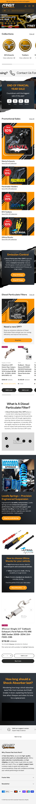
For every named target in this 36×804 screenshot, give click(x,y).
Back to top (18, 736)
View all (31, 34)
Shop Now (18, 340)
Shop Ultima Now (17, 587)
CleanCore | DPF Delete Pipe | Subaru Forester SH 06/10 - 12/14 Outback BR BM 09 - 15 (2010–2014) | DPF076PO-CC (9, 370)
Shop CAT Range (18, 275)
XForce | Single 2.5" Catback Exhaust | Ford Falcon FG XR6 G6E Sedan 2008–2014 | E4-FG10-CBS (16, 632)
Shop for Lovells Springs (11, 518)
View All (31, 119)
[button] (29, 6)
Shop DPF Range (18, 280)
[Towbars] (25, 45)
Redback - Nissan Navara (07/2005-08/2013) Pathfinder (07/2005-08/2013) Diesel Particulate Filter (25, 370)
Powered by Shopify (23, 799)
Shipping (11, 644)
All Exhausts (9, 55)
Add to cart (24, 655)
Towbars (25, 55)
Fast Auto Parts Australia (12, 799)
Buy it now (18, 661)
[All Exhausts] (9, 45)
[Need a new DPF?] (18, 311)
